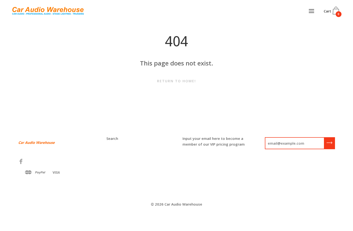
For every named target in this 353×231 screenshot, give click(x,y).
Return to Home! (176, 81)
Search (112, 138)
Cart (332, 12)
